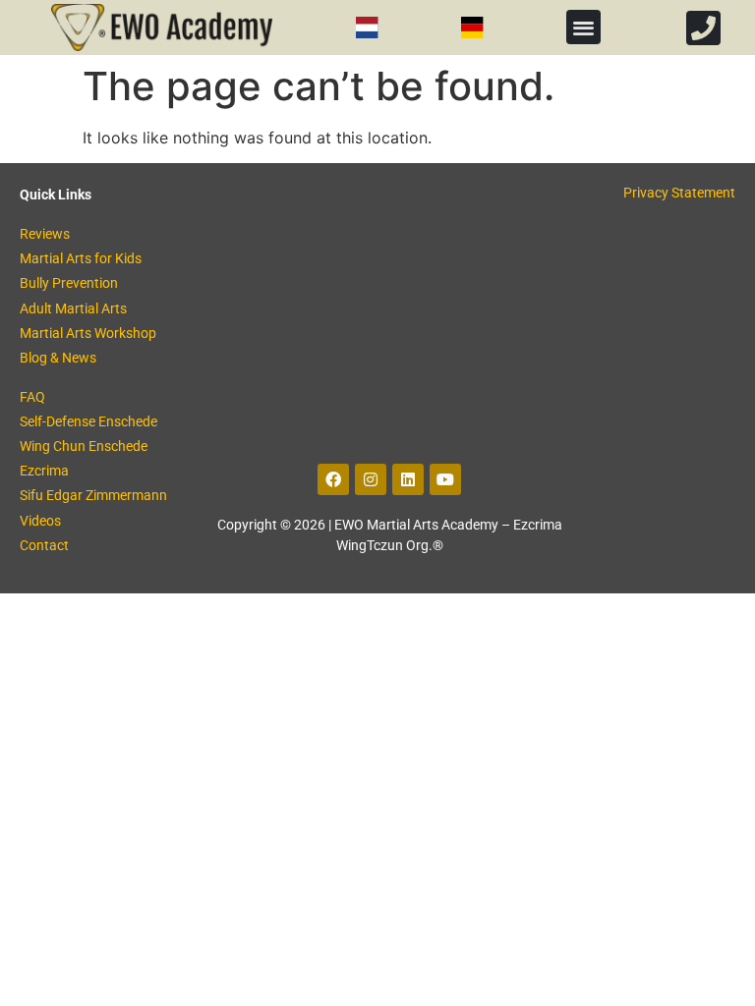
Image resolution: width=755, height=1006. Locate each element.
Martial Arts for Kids (81, 258)
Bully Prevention (69, 283)
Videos (40, 521)
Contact (44, 545)
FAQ (32, 397)
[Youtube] (445, 479)
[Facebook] (333, 479)
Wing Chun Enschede (83, 446)
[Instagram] (370, 479)
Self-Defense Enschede (88, 421)
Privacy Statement (679, 192)
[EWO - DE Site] (472, 27)
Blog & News (58, 357)
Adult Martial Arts (73, 308)
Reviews (45, 234)
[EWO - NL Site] (367, 27)
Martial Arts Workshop (88, 333)
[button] (583, 27)
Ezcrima (44, 470)
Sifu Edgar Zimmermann (93, 495)
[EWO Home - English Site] (161, 27)
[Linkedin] (408, 479)
